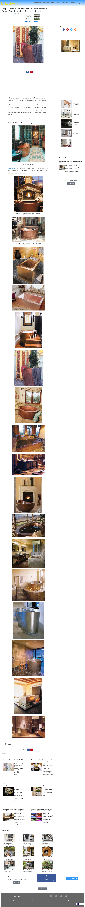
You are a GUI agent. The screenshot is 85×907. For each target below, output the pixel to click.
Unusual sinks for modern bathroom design (19, 118)
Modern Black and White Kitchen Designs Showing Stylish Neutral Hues (46, 845)
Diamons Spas (11, 168)
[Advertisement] (42, 85)
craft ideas (47, 846)
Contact (14, 900)
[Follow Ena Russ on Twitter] (71, 29)
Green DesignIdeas (65, 3)
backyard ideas (28, 859)
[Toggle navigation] (83, 3)
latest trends (76, 133)
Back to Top (42, 889)
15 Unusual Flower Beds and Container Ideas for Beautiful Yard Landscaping (47, 871)
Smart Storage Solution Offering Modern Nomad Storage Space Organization (9, 845)
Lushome (11, 3)
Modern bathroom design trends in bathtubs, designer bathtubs (24, 116)
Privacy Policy (70, 900)
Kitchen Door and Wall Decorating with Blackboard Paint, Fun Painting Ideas (27, 845)
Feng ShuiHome (73, 3)
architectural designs (28, 846)
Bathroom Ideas (27, 21)
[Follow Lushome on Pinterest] (67, 29)
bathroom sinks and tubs (71, 39)
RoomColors (52, 3)
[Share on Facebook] (27, 72)
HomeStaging (58, 3)
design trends (76, 143)
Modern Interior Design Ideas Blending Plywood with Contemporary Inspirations (9, 871)
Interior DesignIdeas (37, 3)
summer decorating (9, 846)
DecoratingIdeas (46, 3)
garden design (47, 859)
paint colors (28, 833)
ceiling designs (9, 859)
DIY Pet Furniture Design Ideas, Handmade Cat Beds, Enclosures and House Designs (47, 858)
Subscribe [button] (71, 183)
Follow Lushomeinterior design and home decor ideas (46, 879)
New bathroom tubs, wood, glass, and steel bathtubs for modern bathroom (27, 120)
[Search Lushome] (78, 3)
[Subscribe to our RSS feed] (75, 29)
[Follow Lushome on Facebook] (64, 29)
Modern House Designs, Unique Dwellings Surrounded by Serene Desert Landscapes (28, 858)
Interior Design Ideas (36, 21)
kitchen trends (47, 833)
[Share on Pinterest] (31, 72)
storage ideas (9, 833)
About (33, 900)
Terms (52, 900)
